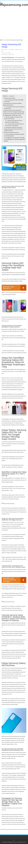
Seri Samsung (7, 40)
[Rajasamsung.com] (14, 4)
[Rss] (14, 840)
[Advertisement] (14, 22)
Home (2, 40)
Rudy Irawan (5, 49)
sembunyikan (11, 96)
